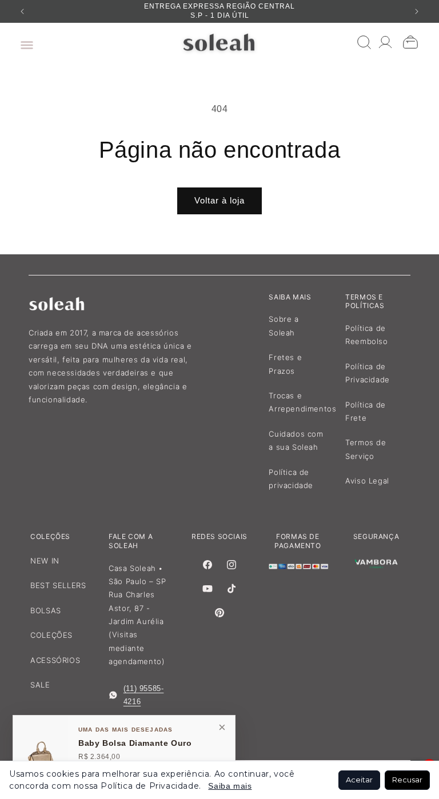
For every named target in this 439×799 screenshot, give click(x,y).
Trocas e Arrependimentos (302, 402)
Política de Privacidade (367, 373)
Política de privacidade (291, 479)
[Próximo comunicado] (416, 11)
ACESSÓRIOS (55, 660)
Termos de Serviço (365, 449)
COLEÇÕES (51, 635)
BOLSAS (45, 610)
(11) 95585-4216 (143, 695)
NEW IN (44, 560)
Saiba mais (230, 785)
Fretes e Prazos (285, 364)
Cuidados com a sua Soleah (296, 440)
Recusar (407, 779)
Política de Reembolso (366, 334)
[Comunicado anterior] (22, 11)
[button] (24, 42)
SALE (40, 684)
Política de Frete (365, 411)
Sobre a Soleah (283, 325)
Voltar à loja (219, 200)
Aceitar (359, 779)
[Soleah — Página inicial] (219, 42)
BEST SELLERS (58, 585)
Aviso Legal (367, 480)
